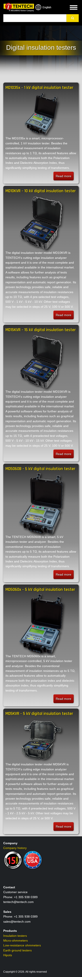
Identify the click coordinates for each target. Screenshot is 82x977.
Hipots (7, 955)
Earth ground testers (17, 950)
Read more (65, 177)
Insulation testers (15, 935)
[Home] (18, 7)
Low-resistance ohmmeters (22, 945)
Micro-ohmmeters (15, 940)
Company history (15, 848)
